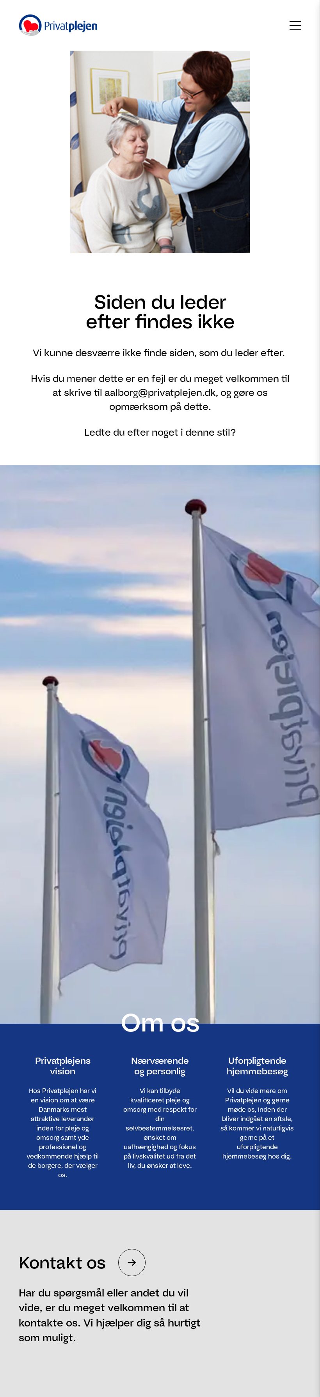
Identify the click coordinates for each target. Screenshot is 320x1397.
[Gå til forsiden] (54, 25)
